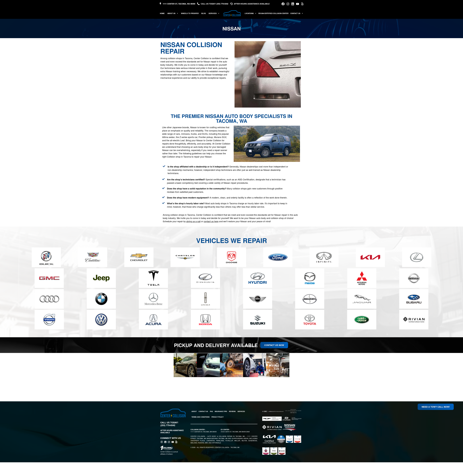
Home (162, 13)
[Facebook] (283, 3)
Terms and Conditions (200, 417)
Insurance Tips (221, 411)
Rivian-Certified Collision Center (273, 13)
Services (213, 13)
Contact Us (295, 13)
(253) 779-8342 (167, 425)
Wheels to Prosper (190, 13)
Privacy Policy (217, 417)
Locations (249, 13)
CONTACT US (203, 411)
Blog (203, 13)
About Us (171, 13)
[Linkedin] (292, 3)
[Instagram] (287, 3)
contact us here (211, 221)
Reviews (232, 411)
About (194, 411)
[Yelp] (302, 3)
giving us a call (193, 221)
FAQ (211, 411)
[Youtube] (297, 3)
